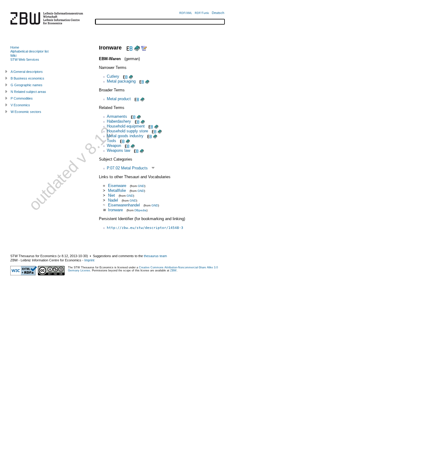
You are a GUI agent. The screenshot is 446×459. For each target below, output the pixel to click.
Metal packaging (121, 81)
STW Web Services (24, 59)
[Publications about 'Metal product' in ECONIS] (142, 99)
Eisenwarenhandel (124, 205)
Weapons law (118, 150)
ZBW (173, 270)
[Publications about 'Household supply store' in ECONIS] (160, 131)
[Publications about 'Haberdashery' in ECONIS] (143, 121)
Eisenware (117, 185)
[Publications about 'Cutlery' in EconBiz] (125, 76)
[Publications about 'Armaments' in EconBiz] (133, 116)
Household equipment (126, 126)
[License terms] (51, 274)
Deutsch (218, 13)
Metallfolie (117, 190)
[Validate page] (23, 274)
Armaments (117, 116)
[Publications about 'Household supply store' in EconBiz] (153, 131)
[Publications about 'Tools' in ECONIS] (128, 140)
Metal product (119, 99)
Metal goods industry (125, 136)
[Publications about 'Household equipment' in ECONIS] (156, 126)
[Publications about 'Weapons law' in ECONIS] (142, 150)
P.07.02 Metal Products (127, 168)
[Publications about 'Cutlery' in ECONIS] (131, 76)
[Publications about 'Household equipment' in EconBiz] (150, 126)
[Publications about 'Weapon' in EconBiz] (126, 145)
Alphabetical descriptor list (29, 51)
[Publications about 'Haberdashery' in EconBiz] (136, 121)
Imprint (89, 260)
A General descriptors (27, 71)
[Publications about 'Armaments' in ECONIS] (139, 116)
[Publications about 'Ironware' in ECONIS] (137, 48)
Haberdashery (119, 121)
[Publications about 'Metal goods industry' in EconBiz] (149, 136)
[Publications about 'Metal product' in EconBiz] (136, 99)
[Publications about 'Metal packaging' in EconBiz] (141, 81)
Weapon (114, 145)
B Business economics (27, 78)
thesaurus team (155, 256)
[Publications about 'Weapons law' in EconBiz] (136, 150)
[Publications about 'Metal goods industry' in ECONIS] (155, 136)
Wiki (13, 55)
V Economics (20, 105)
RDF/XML (185, 13)
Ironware (115, 210)
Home (14, 47)
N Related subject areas (28, 91)
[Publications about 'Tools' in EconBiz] (122, 140)
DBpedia (140, 210)
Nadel (113, 200)
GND (141, 186)
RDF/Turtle (202, 13)
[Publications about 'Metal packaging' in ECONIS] (147, 81)
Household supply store (127, 131)
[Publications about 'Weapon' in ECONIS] (133, 145)
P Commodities (22, 98)
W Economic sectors (26, 112)
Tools (111, 140)
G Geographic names (26, 85)
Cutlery (113, 76)
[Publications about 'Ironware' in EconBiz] (129, 48)
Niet (111, 195)
